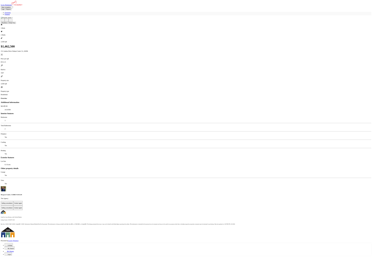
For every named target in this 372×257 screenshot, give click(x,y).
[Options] (3, 20)
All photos (4, 23)
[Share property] (10, 20)
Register (8, 9)
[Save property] (7, 20)
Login (3, 9)
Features (7, 14)
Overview (8, 12)
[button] (186, 18)
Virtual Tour (12, 23)
